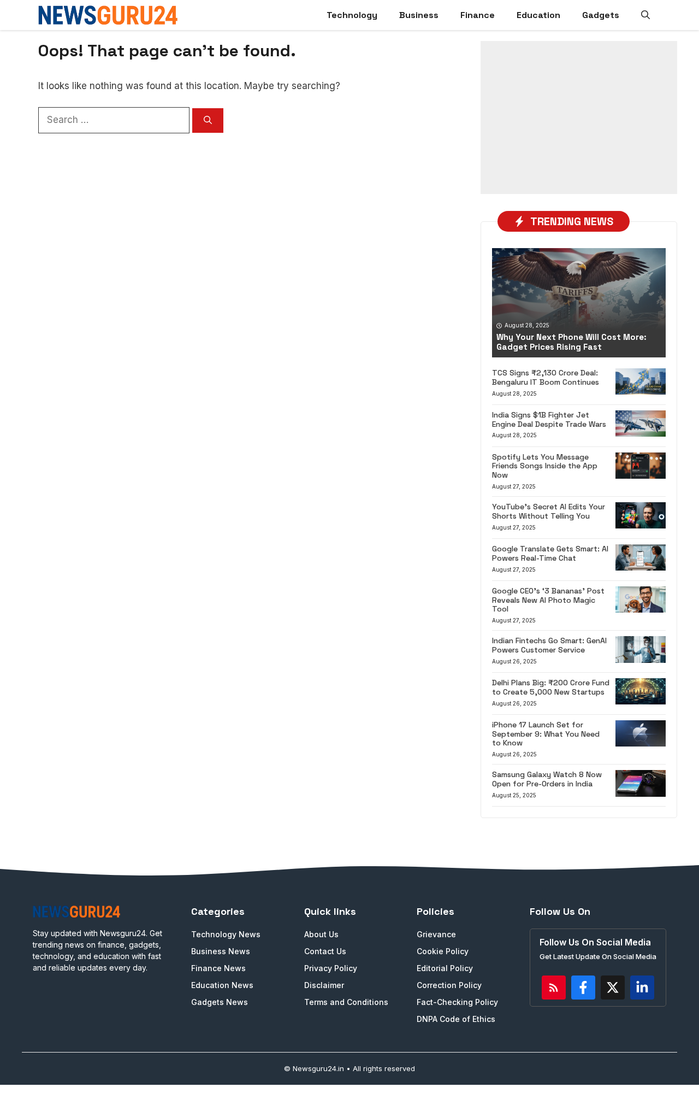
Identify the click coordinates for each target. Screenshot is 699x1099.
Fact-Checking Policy (457, 1002)
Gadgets (600, 15)
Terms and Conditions (346, 1002)
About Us (321, 934)
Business (419, 15)
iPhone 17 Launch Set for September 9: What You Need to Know (546, 734)
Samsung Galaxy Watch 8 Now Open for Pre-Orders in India (547, 779)
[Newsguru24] (107, 15)
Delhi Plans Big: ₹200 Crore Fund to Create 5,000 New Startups (550, 687)
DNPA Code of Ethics (456, 1019)
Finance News (218, 968)
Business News (220, 951)
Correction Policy (449, 985)
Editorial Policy (445, 968)
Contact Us (325, 951)
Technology (352, 15)
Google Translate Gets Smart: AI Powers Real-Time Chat (550, 553)
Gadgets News (219, 1002)
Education (538, 15)
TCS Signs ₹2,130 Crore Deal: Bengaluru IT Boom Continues (545, 377)
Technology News (225, 934)
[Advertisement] (579, 117)
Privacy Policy (330, 968)
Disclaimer (324, 985)
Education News (222, 985)
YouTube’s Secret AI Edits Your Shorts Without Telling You (548, 511)
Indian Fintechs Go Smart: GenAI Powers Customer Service (549, 645)
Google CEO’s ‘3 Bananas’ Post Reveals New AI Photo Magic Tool (548, 600)
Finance (477, 15)
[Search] (207, 120)
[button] (645, 15)
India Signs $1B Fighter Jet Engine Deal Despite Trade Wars (549, 419)
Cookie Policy (443, 951)
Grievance (436, 934)
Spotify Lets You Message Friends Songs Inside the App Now (544, 466)
